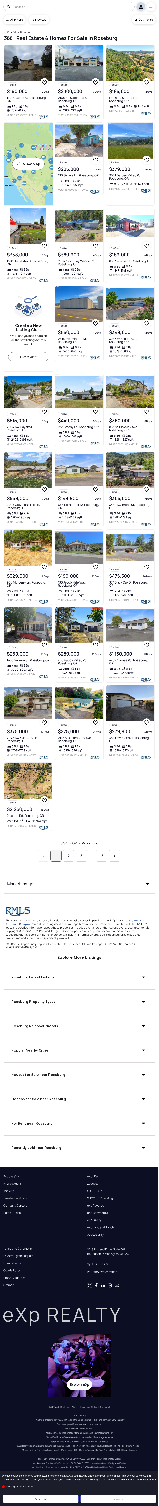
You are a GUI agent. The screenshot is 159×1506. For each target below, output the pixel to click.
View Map (31, 163)
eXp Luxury (94, 1220)
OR (74, 843)
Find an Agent (12, 1183)
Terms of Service (111, 1419)
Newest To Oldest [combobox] (40, 19)
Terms (131, 1479)
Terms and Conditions (17, 1248)
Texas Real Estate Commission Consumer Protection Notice (79, 1441)
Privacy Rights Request (18, 1255)
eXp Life (92, 1176)
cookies (15, 1475)
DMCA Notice (79, 1415)
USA (64, 843)
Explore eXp (11, 1176)
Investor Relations (15, 1198)
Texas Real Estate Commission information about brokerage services (79, 1437)
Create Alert (28, 357)
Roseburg (90, 843)
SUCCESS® (94, 1190)
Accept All (40, 1499)
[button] (79, 883)
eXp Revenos (95, 1205)
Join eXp (8, 1190)
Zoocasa (93, 1183)
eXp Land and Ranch (100, 1227)
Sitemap (8, 1285)
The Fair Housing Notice (128, 1445)
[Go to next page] (114, 856)
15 (101, 855)
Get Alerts (146, 19)
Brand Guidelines (14, 1277)
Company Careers (15, 1205)
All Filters (16, 19)
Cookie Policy (12, 1270)
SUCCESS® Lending (100, 1198)
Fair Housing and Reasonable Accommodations (79, 1424)
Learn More (129, 1450)
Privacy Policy (12, 1263)
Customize (118, 1499)
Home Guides (12, 1212)
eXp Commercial (98, 1212)
